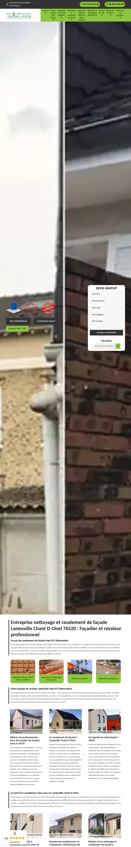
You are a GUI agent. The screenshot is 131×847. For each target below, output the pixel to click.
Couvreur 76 (45, 12)
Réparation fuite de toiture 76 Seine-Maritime (82, 15)
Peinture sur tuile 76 (102, 13)
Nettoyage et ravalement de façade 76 (71, 15)
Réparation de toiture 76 (110, 13)
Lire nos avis (15, 842)
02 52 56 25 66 (91, 4)
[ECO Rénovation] (20, 15)
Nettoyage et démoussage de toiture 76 (92, 13)
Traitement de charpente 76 (120, 14)
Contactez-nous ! (46, 321)
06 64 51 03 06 (116, 4)
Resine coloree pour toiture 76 (53, 15)
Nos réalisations (18, 321)
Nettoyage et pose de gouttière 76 (61, 14)
